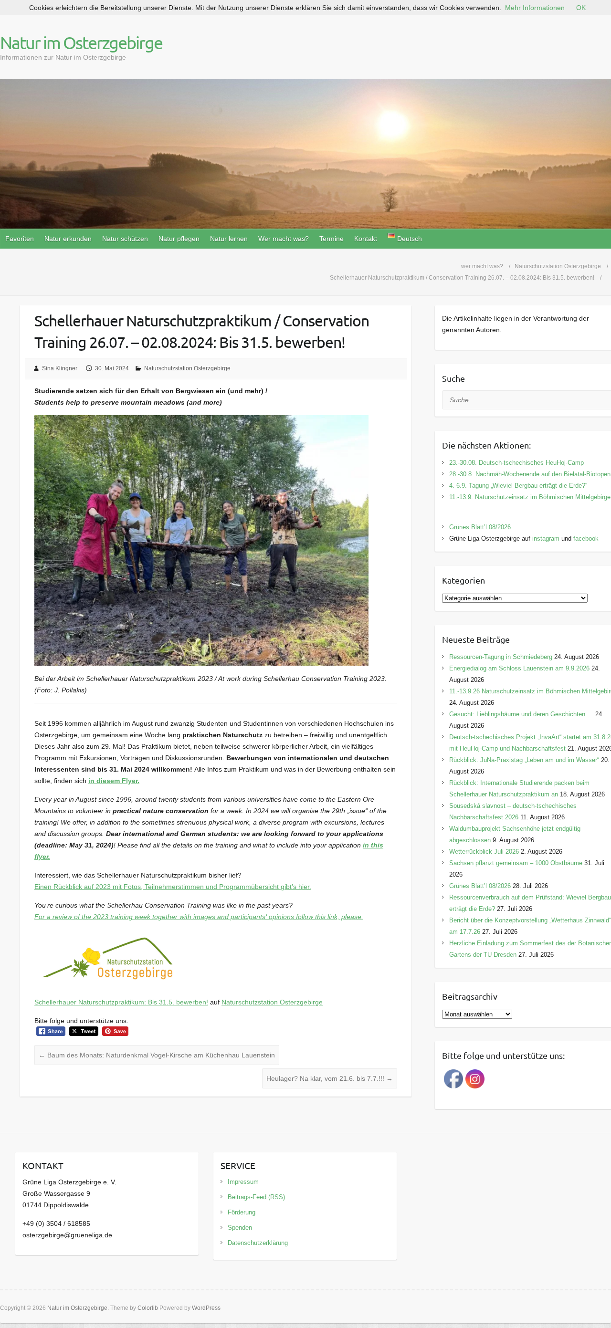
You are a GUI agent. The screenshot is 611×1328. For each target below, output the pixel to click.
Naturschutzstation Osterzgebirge (187, 368)
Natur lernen (229, 238)
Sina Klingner (59, 368)
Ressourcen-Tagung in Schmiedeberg (500, 656)
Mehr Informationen (535, 7)
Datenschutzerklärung (258, 1242)
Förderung (241, 1212)
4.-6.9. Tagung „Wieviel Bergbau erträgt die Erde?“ (518, 485)
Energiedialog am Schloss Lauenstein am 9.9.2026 (519, 668)
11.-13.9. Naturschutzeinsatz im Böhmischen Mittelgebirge (530, 497)
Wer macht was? (283, 238)
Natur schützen (125, 238)
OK (581, 7)
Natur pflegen (179, 238)
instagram (545, 538)
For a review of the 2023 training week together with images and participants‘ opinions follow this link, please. (198, 916)
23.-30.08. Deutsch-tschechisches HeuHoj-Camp (516, 462)
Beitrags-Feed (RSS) (256, 1197)
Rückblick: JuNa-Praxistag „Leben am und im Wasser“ (524, 759)
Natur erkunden (68, 238)
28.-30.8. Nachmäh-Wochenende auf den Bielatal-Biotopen (530, 474)
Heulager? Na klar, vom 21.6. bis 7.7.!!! (329, 1078)
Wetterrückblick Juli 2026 (484, 851)
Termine (331, 238)
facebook (586, 538)
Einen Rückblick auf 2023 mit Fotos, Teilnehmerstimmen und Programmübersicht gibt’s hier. (172, 886)
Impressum (243, 1181)
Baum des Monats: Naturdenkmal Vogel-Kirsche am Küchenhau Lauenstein (157, 1055)
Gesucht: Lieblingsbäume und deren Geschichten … (521, 714)
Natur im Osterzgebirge (81, 42)
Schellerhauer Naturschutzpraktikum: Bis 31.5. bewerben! (121, 1002)
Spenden (240, 1227)
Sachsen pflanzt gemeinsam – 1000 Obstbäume (515, 863)
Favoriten (19, 238)
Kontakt (365, 238)
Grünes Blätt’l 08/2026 (480, 527)
